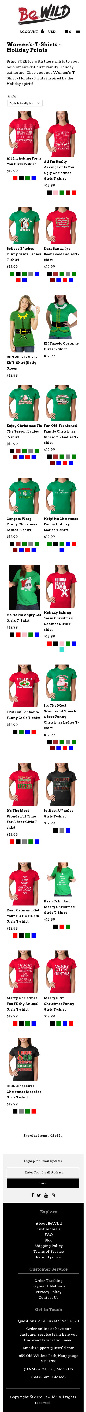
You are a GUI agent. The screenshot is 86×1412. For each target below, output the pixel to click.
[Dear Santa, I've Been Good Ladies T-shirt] (62, 225)
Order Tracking (48, 1281)
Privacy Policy (49, 1292)
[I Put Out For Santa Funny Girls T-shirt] (24, 686)
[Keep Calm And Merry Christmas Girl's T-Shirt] (62, 879)
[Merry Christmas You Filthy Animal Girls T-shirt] (24, 971)
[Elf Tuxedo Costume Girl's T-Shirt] (62, 317)
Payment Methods (48, 1286)
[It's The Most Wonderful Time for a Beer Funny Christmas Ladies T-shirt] (62, 683)
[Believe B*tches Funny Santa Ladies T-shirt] (24, 225)
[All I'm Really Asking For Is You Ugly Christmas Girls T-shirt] (62, 134)
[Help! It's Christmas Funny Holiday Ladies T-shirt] (62, 496)
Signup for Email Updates (43, 1161)
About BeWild (49, 1223)
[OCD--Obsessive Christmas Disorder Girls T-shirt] (24, 1059)
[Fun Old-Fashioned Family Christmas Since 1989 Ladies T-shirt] (62, 403)
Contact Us (48, 1297)
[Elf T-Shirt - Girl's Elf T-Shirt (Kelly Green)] (24, 323)
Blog (48, 1240)
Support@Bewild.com (55, 1348)
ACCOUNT (29, 32)
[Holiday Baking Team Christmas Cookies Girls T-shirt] (62, 586)
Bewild (49, 1397)
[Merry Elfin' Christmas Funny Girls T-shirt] (62, 971)
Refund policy (48, 1257)
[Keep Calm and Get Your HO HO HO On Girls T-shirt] (24, 883)
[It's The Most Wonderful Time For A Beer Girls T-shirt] (24, 784)
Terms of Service (48, 1251)
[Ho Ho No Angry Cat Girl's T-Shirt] (24, 587)
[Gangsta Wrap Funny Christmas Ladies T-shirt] (24, 496)
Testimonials (48, 1229)
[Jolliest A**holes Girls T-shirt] (62, 784)
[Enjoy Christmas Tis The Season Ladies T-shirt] (24, 403)
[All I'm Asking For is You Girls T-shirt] (24, 132)
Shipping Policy (48, 1246)
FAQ (49, 1234)
